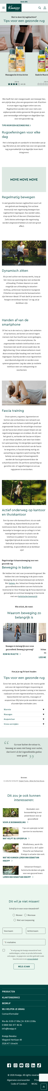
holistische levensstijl (27, 596)
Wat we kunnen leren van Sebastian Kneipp (21, 859)
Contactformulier (10, 1013)
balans (12, 583)
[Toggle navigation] (3, 7)
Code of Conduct (19, 1083)
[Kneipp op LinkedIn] (33, 1065)
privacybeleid (32, 959)
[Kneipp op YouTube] (21, 1065)
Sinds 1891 (19, 2)
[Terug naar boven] (44, 1087)
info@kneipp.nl (9, 1028)
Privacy (37, 1080)
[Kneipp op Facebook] (9, 1065)
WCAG (34, 1083)
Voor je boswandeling (14, 822)
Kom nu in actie (10, 654)
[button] (45, 7)
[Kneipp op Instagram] (16, 1065)
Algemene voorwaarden (18, 1080)
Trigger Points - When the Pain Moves (31, 781)
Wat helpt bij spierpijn (15, 838)
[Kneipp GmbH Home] (14, 7)
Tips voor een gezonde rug (16, 125)
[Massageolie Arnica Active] (16, 59)
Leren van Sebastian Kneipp (17, 877)
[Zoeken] (39, 7)
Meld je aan (24, 966)
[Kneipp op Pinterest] (27, 1065)
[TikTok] (39, 1065)
